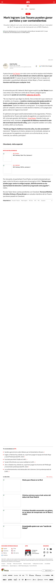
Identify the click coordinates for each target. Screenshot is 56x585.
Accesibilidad (47, 563)
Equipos (43, 200)
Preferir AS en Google (46, 66)
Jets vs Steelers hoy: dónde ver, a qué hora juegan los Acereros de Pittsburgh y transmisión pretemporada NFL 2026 (28, 466)
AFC (22, 9)
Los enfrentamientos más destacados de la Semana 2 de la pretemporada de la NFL (28, 470)
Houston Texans (16, 200)
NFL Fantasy (16, 153)
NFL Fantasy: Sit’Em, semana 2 (21, 167)
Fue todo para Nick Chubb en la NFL (15, 459)
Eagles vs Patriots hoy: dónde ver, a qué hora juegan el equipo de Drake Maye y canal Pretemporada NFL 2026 (28, 456)
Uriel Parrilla (13, 64)
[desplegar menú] (2, 2)
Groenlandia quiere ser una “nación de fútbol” (36, 527)
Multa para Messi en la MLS (32, 480)
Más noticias (49, 476)
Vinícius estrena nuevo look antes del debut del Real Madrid (36, 496)
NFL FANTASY (16, 165)
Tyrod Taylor (32, 118)
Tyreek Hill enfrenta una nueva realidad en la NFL (19, 462)
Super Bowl (32, 9)
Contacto (3, 563)
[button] (36, 66)
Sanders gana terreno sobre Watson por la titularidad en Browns (24, 452)
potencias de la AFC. (34, 95)
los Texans (16, 73)
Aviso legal (9, 563)
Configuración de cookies (38, 563)
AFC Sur (31, 200)
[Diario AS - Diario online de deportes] (28, 2)
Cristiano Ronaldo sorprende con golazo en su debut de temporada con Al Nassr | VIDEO (37, 512)
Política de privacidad (17, 563)
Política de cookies (27, 563)
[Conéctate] (54, 2)
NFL (28, 6)
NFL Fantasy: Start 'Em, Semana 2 (22, 155)
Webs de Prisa (48, 570)
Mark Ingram (24, 200)
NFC (26, 9)
